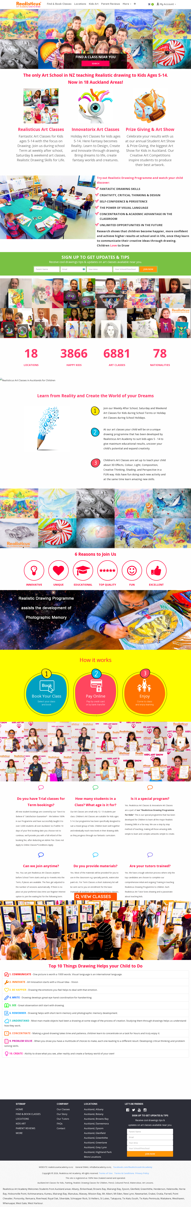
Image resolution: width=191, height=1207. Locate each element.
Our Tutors (63, 1118)
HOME (19, 1109)
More (126, 3)
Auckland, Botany (93, 1114)
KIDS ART (21, 1123)
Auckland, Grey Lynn (95, 1147)
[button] (135, 2)
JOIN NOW (148, 269)
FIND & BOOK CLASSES (28, 1114)
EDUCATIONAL (83, 584)
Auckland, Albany (93, 1109)
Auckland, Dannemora (96, 1123)
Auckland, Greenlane (95, 1142)
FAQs (60, 1123)
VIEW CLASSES (96, 896)
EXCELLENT (156, 584)
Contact (61, 1128)
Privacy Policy (142, 1173)
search (95, 63)
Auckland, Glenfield (95, 1133)
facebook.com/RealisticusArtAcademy (132, 1167)
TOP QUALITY (107, 584)
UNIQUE (58, 584)
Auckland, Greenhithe (96, 1137)
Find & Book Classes (59, 3)
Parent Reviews (110, 3)
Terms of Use (106, 1173)
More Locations (92, 1156)
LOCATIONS (22, 1118)
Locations (80, 3)
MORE (19, 1133)
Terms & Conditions (124, 1173)
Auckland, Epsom (93, 1128)
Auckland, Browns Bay (96, 1118)
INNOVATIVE (34, 584)
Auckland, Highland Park (98, 1152)
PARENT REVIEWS (25, 1128)
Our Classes (63, 1109)
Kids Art (93, 3)
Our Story (62, 1114)
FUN (132, 584)
